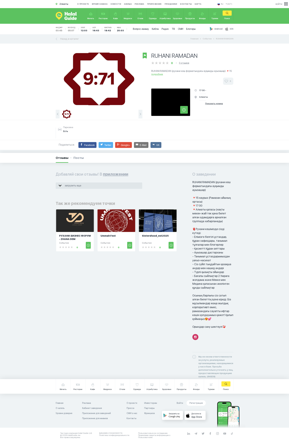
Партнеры (149, 408)
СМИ (180, 29)
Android (218, 29)
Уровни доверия (64, 413)
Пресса (130, 408)
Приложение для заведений (96, 413)
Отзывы (62, 158)
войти (279, 4)
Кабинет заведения (92, 408)
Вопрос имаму (141, 29)
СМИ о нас (132, 413)
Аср (96, 29)
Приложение (154, 4)
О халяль (60, 408)
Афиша (128, 4)
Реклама (139, 4)
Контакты (186, 4)
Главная (194, 39)
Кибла (155, 29)
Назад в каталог (69, 38)
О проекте (83, 4)
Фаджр (59, 29)
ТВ (173, 29)
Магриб (108, 29)
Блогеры (191, 29)
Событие (207, 39)
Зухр (84, 29)
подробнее (157, 74)
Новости (116, 4)
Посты (78, 158)
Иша (120, 29)
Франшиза (149, 413)
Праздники (171, 4)
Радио (165, 29)
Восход (72, 29)
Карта (198, 4)
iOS (231, 29)
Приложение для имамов (95, 418)
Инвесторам (150, 403)
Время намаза (100, 4)
